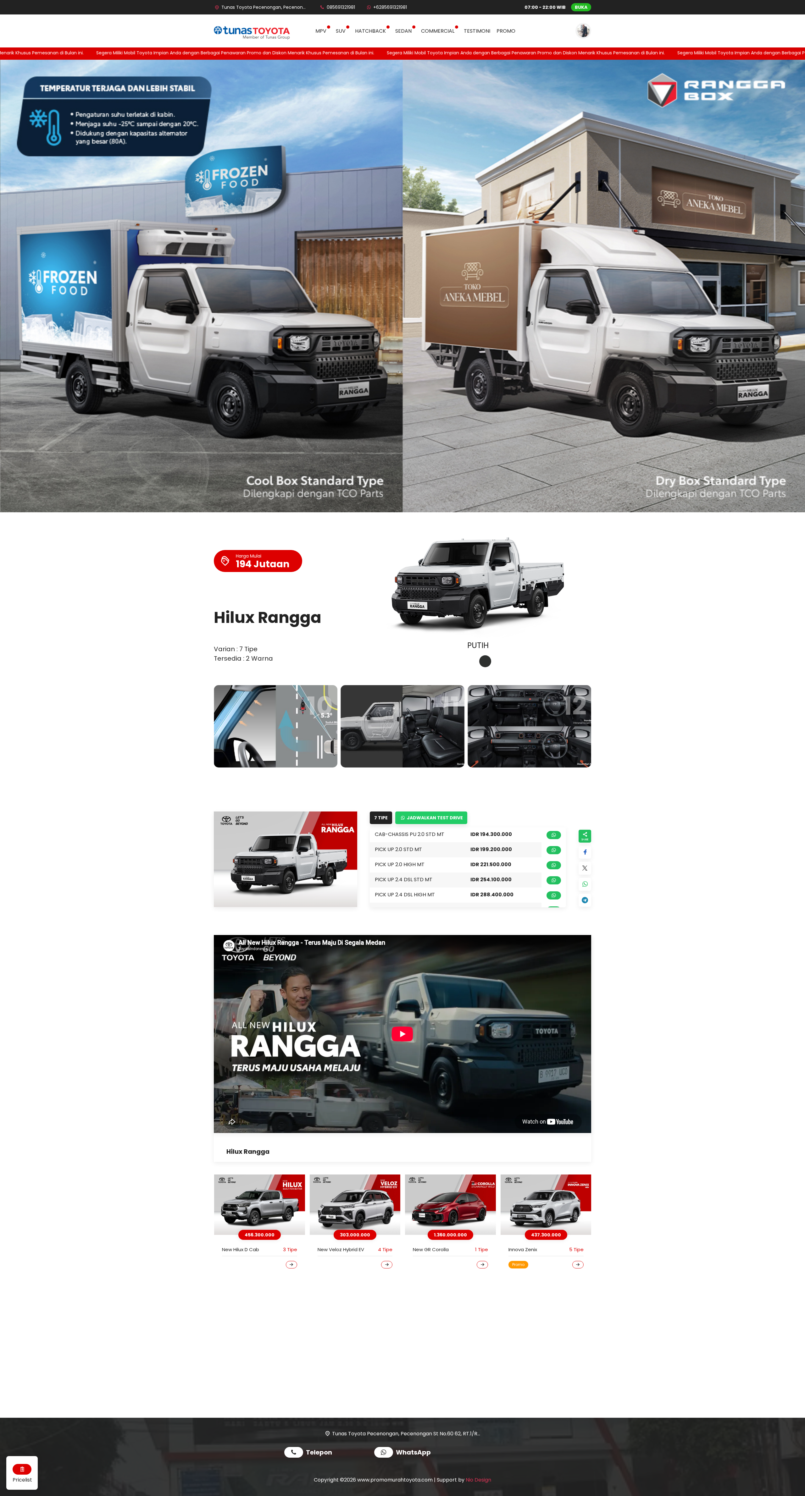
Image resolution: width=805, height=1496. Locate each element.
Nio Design (478, 1479)
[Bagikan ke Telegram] (585, 900)
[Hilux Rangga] (361, 1204)
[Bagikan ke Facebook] (585, 852)
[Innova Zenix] (265, 1204)
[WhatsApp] (385, 1453)
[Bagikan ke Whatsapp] (585, 884)
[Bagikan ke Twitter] (585, 868)
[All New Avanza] (552, 1204)
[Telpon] (295, 1453)
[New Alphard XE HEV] (456, 1204)
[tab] (471, 661)
